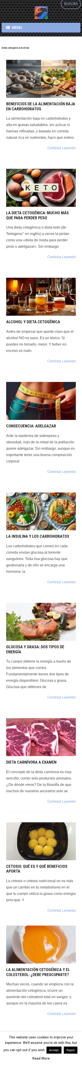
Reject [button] (71, 1050)
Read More (41, 1058)
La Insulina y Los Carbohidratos (37, 536)
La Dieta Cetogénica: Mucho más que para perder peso (37, 215)
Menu (17, 27)
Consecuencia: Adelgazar (31, 426)
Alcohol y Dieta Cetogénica (33, 321)
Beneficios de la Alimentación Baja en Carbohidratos (40, 106)
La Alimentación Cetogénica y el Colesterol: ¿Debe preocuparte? (38, 972)
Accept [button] (54, 1050)
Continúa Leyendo (61, 148)
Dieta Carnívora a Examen (31, 762)
